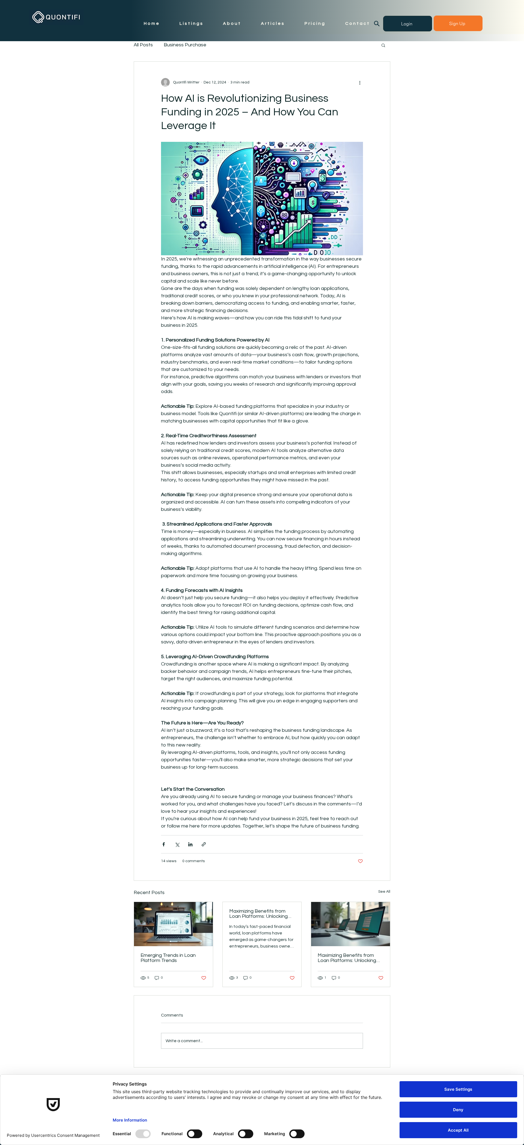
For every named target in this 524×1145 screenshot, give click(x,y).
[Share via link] (203, 844)
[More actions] (359, 82)
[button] (383, 45)
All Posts (143, 44)
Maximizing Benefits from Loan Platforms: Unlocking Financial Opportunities (258, 914)
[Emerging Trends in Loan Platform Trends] (173, 924)
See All (384, 892)
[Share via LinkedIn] (190, 844)
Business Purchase (185, 44)
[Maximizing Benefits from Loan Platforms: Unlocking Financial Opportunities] (350, 924)
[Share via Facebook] (163, 844)
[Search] (376, 23)
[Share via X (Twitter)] (177, 844)
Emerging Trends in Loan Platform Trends (168, 958)
